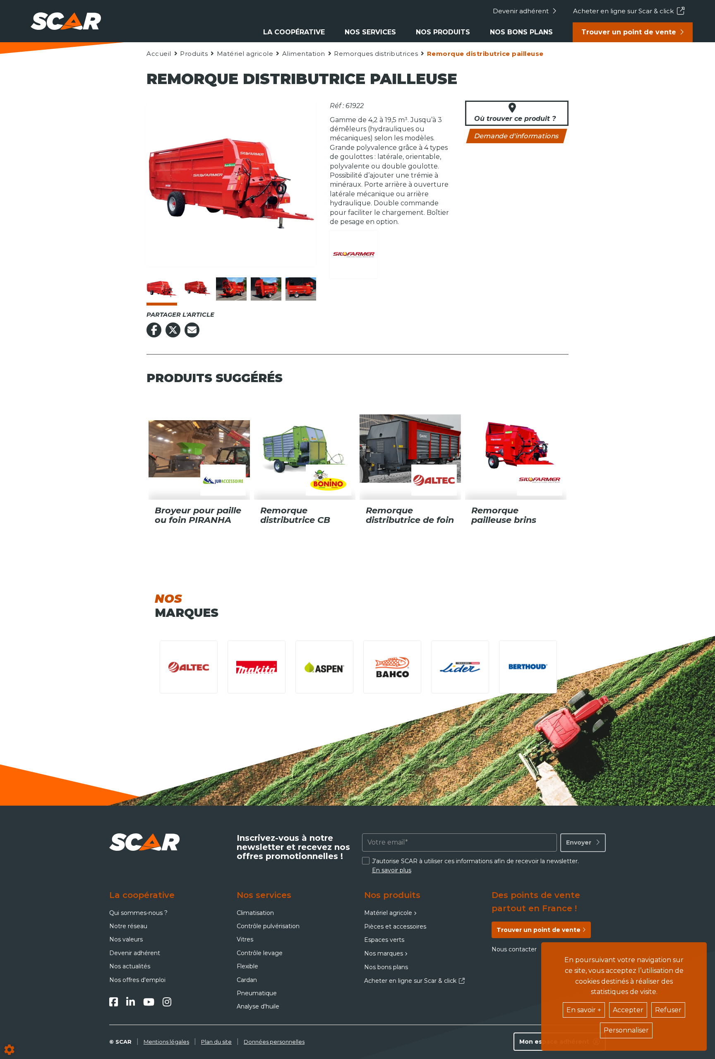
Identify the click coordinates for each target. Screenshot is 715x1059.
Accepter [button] (628, 1010)
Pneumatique (257, 993)
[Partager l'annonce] (192, 330)
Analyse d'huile (258, 1006)
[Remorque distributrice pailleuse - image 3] (231, 289)
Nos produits (443, 32)
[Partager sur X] (173, 330)
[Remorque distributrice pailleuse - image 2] (196, 289)
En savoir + (583, 1010)
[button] (485, 54)
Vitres (245, 939)
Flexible (247, 966)
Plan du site (216, 1041)
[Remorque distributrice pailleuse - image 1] (161, 289)
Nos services (370, 32)
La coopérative (294, 32)
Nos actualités (129, 966)
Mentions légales (166, 1041)
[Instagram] (167, 1002)
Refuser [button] (668, 1010)
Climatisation (255, 913)
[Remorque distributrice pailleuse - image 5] (301, 289)
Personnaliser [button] (626, 1030)
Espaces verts (384, 939)
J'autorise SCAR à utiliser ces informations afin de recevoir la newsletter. (475, 865)
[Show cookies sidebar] (9, 1050)
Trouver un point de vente (628, 32)
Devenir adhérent (521, 11)
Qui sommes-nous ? (138, 913)
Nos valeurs (126, 939)
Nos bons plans (521, 32)
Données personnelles (274, 1041)
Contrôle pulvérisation (268, 926)
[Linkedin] (130, 1002)
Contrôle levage (260, 953)
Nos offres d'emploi (137, 980)
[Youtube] (148, 1002)
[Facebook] (113, 1002)
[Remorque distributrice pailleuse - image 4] (266, 289)
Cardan (247, 980)
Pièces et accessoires (395, 926)
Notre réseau (128, 926)
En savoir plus (391, 870)
